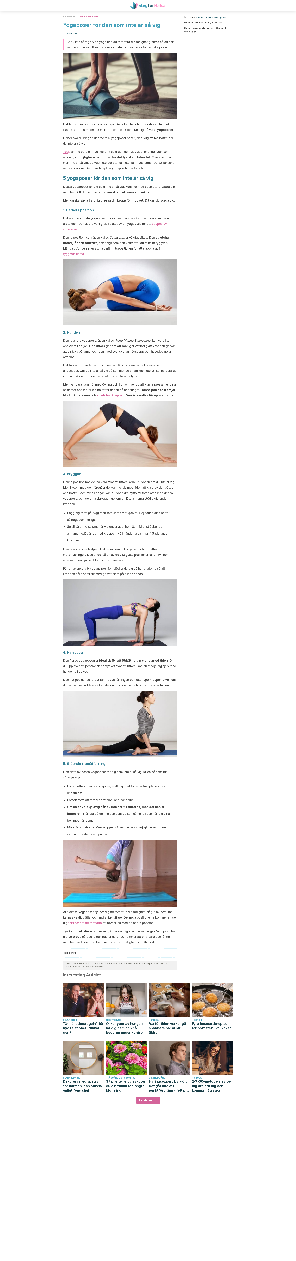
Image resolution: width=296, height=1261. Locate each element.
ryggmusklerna (73, 254)
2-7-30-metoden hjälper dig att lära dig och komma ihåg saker (212, 1085)
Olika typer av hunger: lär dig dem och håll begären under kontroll (125, 1028)
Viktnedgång (157, 1077)
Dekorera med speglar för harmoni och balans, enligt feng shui (83, 1085)
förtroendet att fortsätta (85, 923)
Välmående (69, 16)
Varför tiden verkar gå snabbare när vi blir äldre (167, 1028)
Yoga (66, 151)
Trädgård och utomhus (120, 1077)
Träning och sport (88, 16)
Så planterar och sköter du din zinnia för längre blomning (125, 1085)
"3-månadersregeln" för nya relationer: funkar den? (83, 1028)
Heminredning (72, 1077)
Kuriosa (154, 1020)
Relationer (70, 1020)
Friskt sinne (113, 1020)
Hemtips (197, 1020)
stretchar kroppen (110, 395)
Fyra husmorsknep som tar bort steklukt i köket (211, 1026)
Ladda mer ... (148, 1100)
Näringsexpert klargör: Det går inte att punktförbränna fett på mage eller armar (168, 1086)
